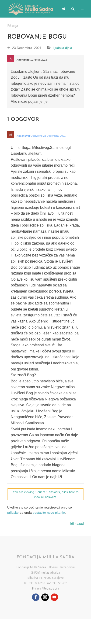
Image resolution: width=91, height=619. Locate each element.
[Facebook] (35, 597)
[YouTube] (54, 597)
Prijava (36, 588)
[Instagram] (45, 597)
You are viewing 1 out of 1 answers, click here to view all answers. (45, 494)
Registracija (51, 588)
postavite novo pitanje (49, 512)
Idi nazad (77, 523)
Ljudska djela (62, 48)
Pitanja (12, 25)
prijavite (13, 512)
